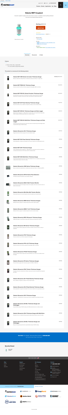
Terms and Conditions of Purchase (40, 375)
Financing (21, 369)
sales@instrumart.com (55, 366)
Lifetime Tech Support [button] (42, 43)
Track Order (21, 366)
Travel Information (37, 369)
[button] (46, 3)
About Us (36, 365)
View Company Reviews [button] (42, 34)
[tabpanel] (34, 194)
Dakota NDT (40, 39)
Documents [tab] (34, 55)
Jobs (35, 368)
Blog (55, 6)
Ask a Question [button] (22, 365)
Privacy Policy (37, 372)
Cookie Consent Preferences (40, 379)
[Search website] (60, 5)
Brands (43, 6)
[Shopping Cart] (65, 5)
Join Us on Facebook (55, 375)
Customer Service (22, 363)
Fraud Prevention (22, 368)
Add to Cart (40, 28)
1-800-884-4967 (46, 335)
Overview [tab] (27, 55)
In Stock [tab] (41, 55)
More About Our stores (39, 386)
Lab (52, 6)
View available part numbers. (50, 47)
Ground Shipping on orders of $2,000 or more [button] (46, 42)
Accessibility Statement (38, 377)
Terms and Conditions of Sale (39, 374)
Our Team (36, 371)
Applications (48, 6)
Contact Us (36, 366)
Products (38, 6)
